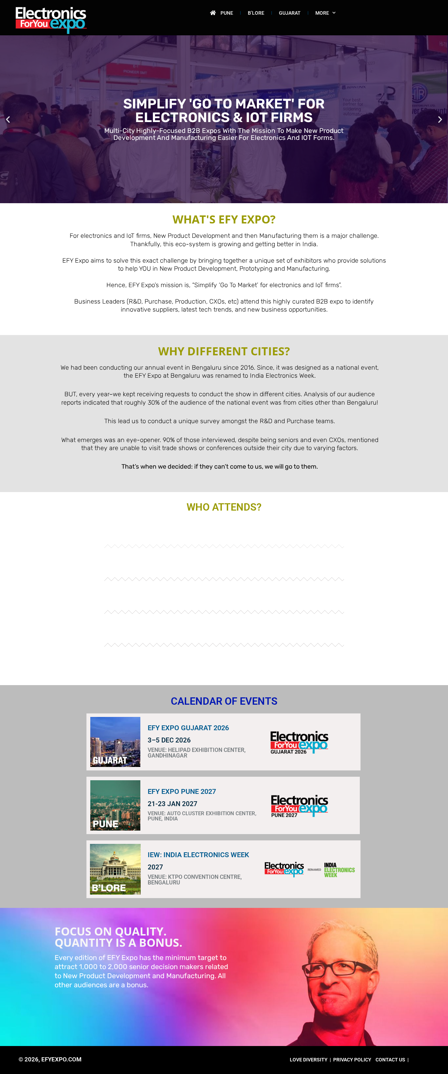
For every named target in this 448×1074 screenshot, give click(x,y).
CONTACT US (390, 1059)
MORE (322, 13)
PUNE (226, 13)
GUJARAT (290, 13)
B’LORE (256, 13)
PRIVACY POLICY (352, 1059)
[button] (8, 119)
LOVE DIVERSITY (309, 1059)
